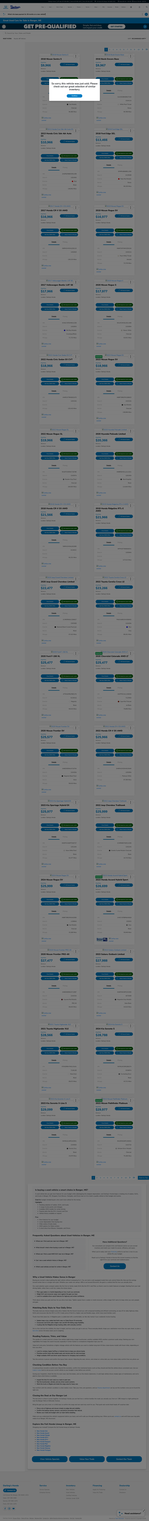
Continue (74, 96)
